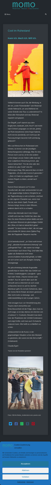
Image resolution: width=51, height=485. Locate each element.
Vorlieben (25, 477)
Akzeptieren (25, 464)
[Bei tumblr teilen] (27, 424)
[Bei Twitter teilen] (10, 424)
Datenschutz (21, 482)
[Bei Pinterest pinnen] (33, 424)
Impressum (30, 482)
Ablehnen (25, 470)
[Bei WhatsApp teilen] (21, 424)
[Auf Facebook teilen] (16, 424)
